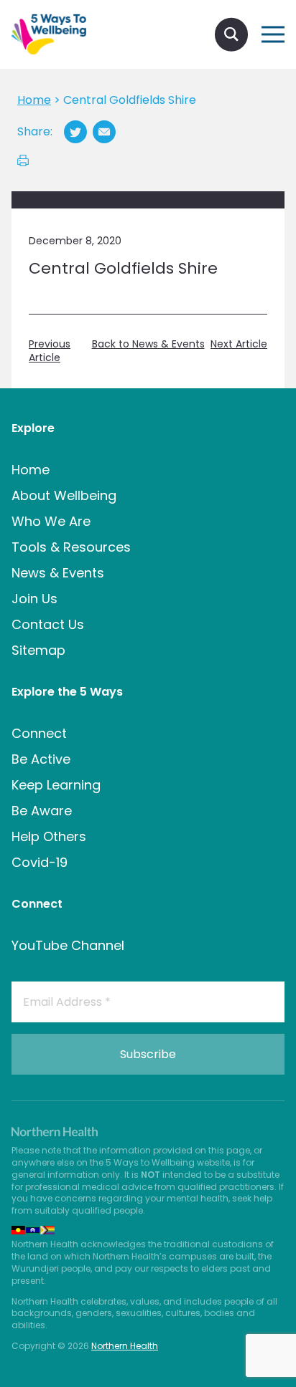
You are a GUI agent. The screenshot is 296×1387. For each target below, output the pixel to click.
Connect (39, 733)
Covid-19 (39, 862)
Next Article (239, 344)
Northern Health (124, 1346)
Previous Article (49, 351)
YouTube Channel (67, 945)
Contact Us (47, 624)
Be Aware (41, 811)
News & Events (57, 573)
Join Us (34, 599)
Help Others (48, 836)
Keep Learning (56, 785)
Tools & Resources (71, 547)
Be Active (40, 759)
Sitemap (38, 650)
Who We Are (51, 521)
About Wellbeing (63, 495)
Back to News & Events (148, 344)
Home (30, 470)
